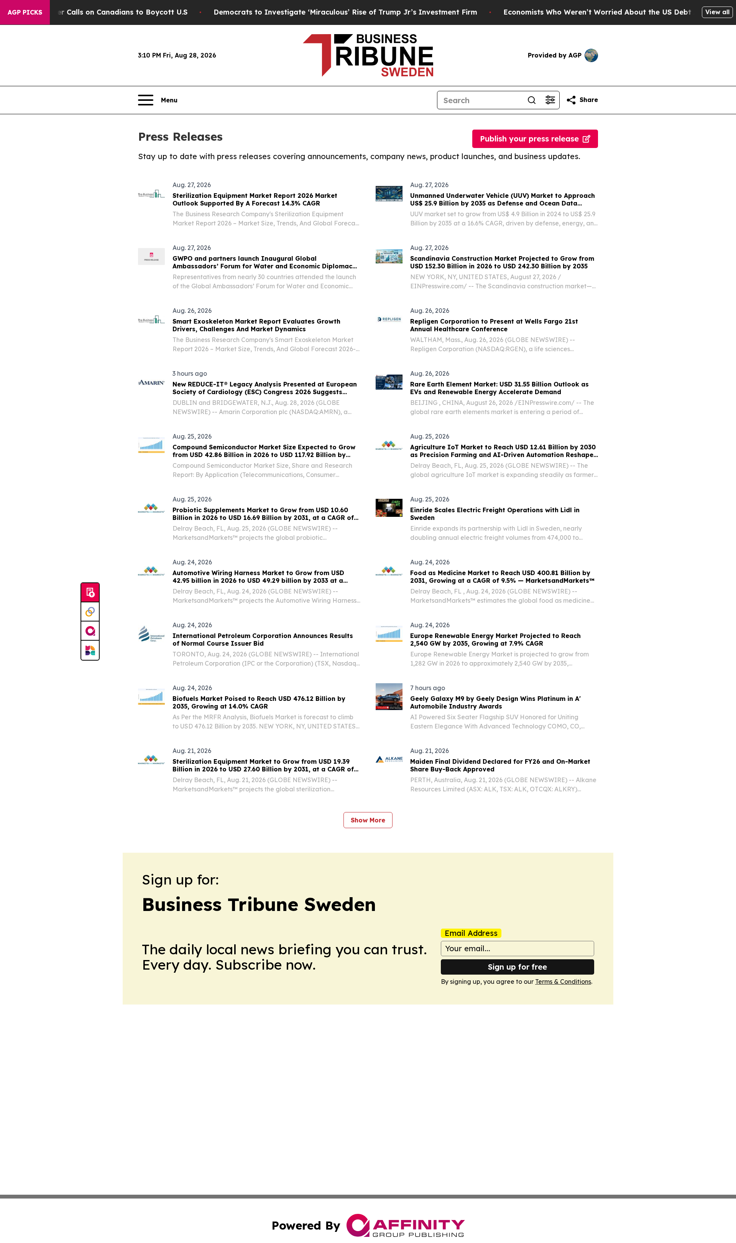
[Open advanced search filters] (550, 100)
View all (717, 12)
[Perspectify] (90, 612)
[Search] (531, 100)
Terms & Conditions (563, 981)
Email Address (471, 933)
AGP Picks (25, 12)
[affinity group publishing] (90, 631)
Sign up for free (517, 967)
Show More (368, 820)
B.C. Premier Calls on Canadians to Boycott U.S (104, 12)
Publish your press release (529, 138)
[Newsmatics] (90, 650)
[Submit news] (90, 592)
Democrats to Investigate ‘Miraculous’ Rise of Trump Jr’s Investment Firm (345, 12)
